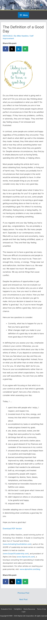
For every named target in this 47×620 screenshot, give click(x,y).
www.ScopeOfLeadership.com (15, 554)
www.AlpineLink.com (25, 557)
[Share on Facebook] (5, 48)
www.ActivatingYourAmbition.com (17, 544)
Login (23, 612)
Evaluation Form (6, 609)
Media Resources (29, 609)
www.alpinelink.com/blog (30, 569)
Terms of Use (41, 609)
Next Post (23, 599)
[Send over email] (25, 48)
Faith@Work (18, 609)
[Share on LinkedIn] (19, 48)
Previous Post (23, 593)
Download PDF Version (12, 529)
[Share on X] (12, 48)
